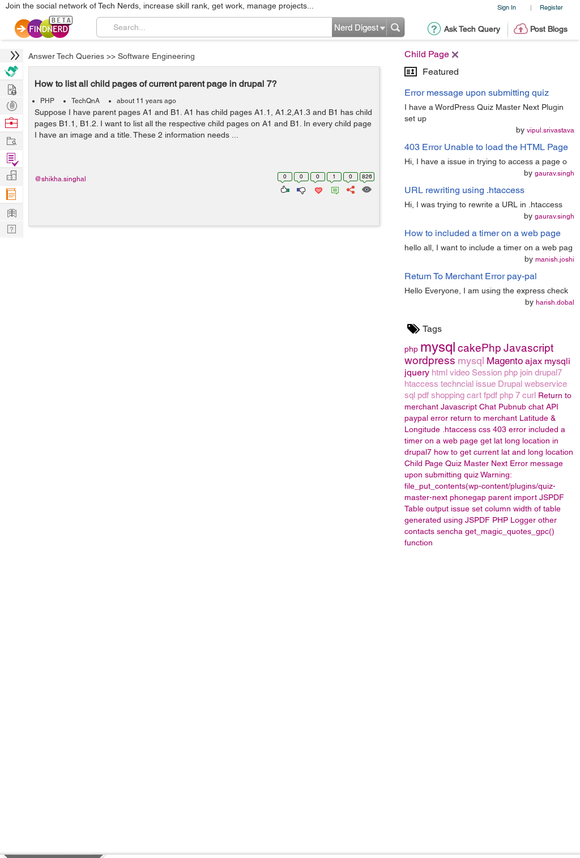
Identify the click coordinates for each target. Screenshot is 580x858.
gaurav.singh (554, 173)
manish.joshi (554, 259)
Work (11, 123)
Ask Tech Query (472, 28)
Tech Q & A (11, 228)
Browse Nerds (11, 104)
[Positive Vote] (284, 188)
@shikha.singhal (60, 179)
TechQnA (85, 101)
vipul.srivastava (550, 130)
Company (11, 176)
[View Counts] (366, 188)
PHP (47, 101)
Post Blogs (549, 28)
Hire (11, 71)
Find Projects (11, 140)
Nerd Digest (11, 211)
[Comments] (333, 188)
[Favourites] (317, 188)
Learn (11, 194)
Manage (11, 159)
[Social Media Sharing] (350, 188)
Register (551, 7)
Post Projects (11, 88)
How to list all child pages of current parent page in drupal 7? (156, 83)
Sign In (506, 7)
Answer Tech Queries (66, 56)
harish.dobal (555, 302)
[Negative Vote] (300, 188)
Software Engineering (156, 56)
